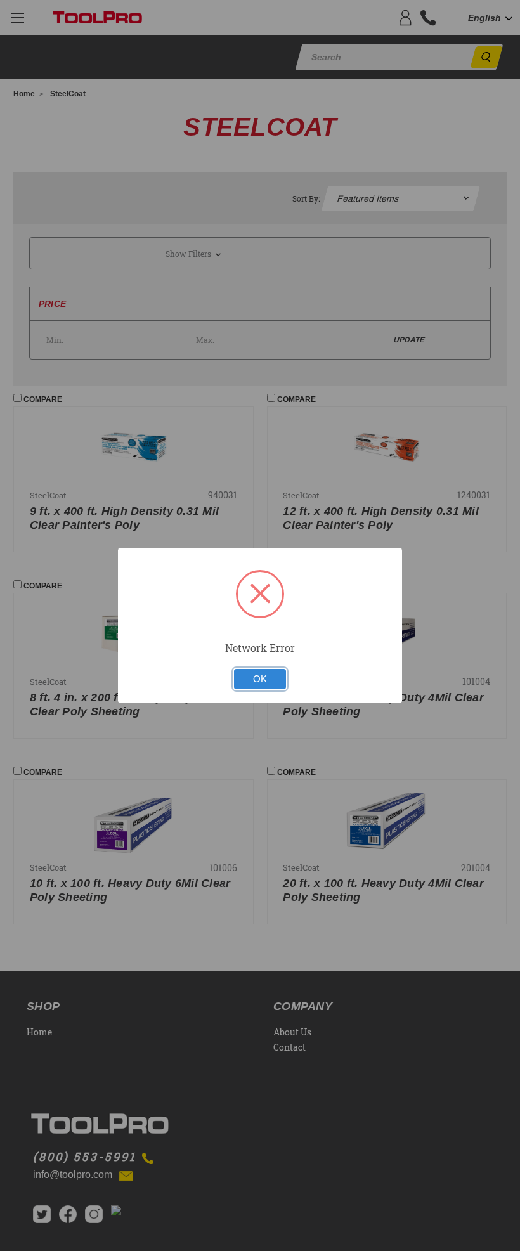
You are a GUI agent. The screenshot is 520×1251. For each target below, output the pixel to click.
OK (260, 679)
